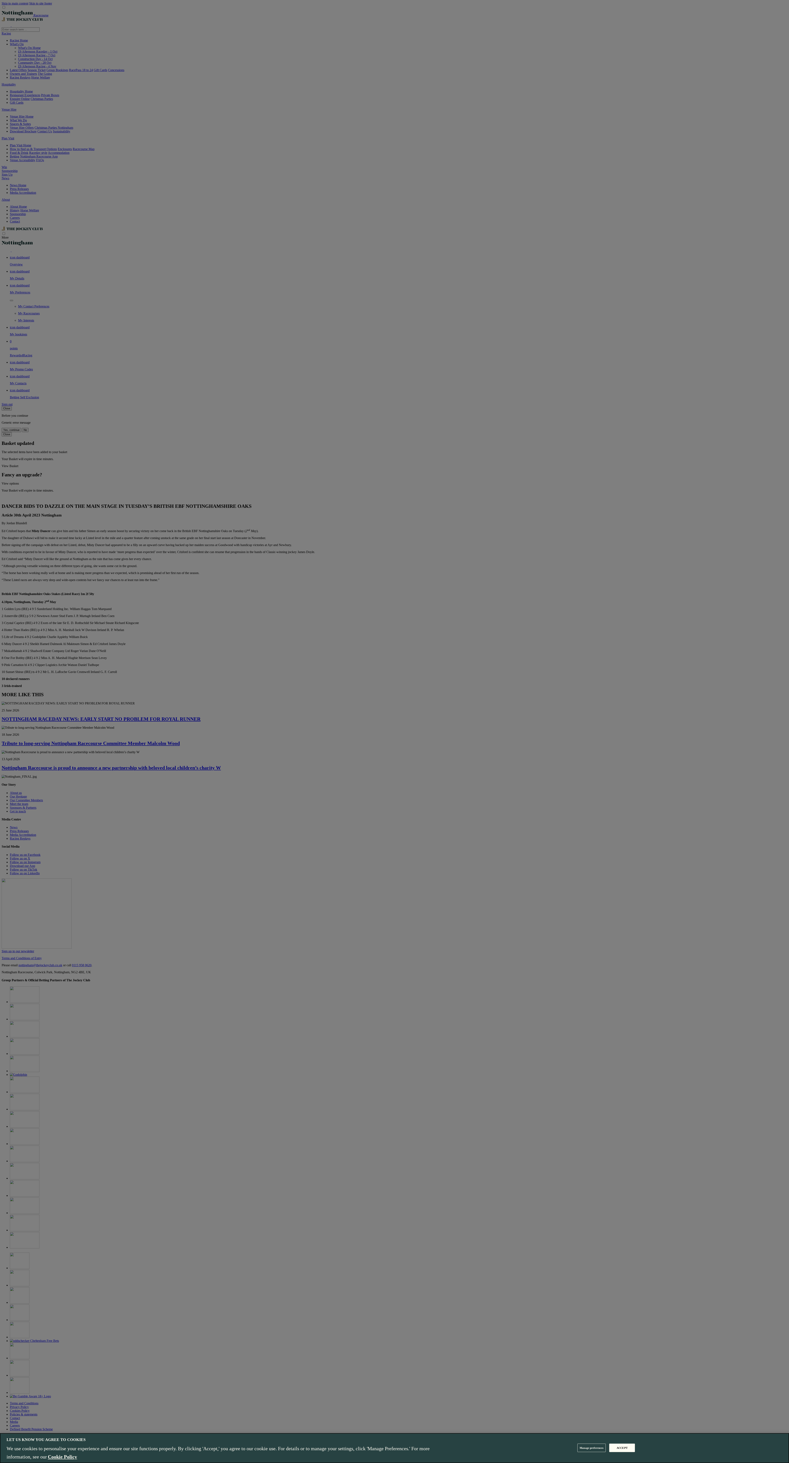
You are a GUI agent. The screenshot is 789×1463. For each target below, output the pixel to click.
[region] (394, 1448)
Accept (622, 1447)
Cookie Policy (62, 1457)
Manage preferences (591, 1447)
